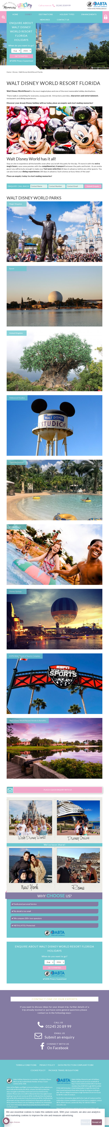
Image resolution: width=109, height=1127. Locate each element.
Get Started (21, 56)
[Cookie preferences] (6, 1121)
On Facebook (58, 1048)
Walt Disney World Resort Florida (31, 72)
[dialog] (54, 1118)
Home (9, 72)
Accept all (96, 1122)
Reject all (85, 1122)
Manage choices (13, 1122)
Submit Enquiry (93, 186)
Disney (15, 72)
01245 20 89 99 (63, 5)
